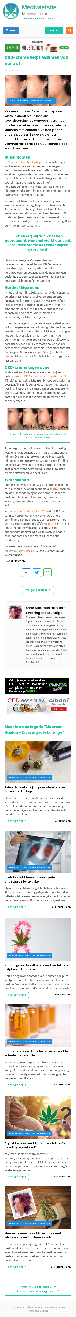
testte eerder (27, 550)
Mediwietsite (39, 7)
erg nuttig (50, 523)
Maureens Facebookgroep (24, 162)
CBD (54, 488)
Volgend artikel (36, 590)
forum (54, 30)
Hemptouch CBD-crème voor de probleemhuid (38, 376)
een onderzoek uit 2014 (33, 511)
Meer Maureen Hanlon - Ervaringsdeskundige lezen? (38, 1288)
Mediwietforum (36, 13)
